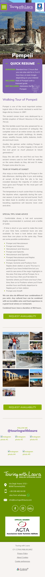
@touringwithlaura (22, 431)
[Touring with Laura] (21, 7)
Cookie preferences (22, 561)
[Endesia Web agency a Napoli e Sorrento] (22, 569)
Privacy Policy (22, 553)
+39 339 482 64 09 (17, 491)
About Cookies (22, 557)
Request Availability (22, 316)
